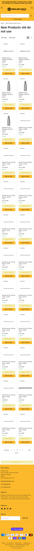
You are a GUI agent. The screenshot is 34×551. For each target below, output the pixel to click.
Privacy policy (10, 543)
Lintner (3, 62)
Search (3, 543)
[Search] (31, 16)
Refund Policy (18, 543)
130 (29, 450)
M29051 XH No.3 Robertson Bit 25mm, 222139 (7, 94)
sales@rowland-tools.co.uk (7, 481)
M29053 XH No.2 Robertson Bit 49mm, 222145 (7, 59)
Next (16, 453)
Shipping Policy (26, 543)
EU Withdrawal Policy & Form (22, 544)
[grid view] (28, 37)
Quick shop (8, 70)
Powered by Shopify (17, 548)
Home (2, 23)
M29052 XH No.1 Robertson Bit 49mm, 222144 (24, 59)
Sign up (25, 518)
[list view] (31, 37)
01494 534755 (6, 484)
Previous (6, 450)
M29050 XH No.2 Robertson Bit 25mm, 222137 (24, 94)
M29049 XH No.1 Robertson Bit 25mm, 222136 (7, 129)
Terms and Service (9, 544)
